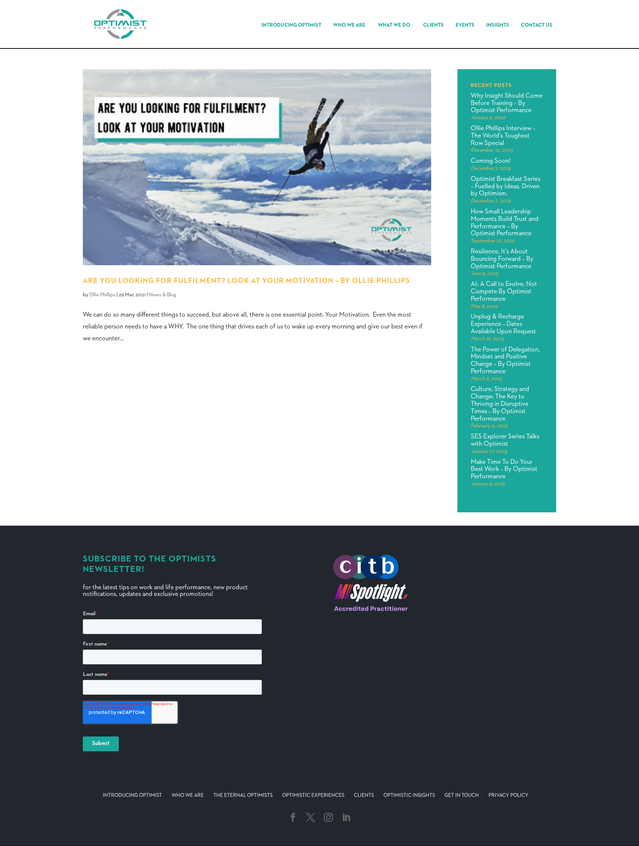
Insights (497, 25)
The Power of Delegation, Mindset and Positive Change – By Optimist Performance (505, 360)
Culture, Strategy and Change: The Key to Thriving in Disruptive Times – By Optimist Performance (500, 404)
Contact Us (536, 25)
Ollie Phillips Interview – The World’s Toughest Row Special (503, 135)
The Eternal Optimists (243, 795)
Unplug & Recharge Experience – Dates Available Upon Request (503, 324)
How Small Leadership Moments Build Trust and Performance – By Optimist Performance (504, 222)
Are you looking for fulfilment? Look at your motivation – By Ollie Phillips (246, 280)
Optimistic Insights (409, 795)
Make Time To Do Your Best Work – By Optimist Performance (504, 469)
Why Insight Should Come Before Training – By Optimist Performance (506, 103)
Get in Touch (461, 795)
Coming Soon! (490, 161)
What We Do (394, 25)
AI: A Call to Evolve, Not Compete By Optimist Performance (504, 291)
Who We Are (349, 25)
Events (465, 25)
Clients (433, 25)
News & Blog (162, 294)
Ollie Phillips (102, 294)
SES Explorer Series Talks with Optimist (505, 440)
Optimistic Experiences (313, 795)
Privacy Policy (508, 795)
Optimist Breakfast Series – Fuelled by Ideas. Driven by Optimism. (505, 186)
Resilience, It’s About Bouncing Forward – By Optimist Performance (502, 259)
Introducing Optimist (291, 25)
